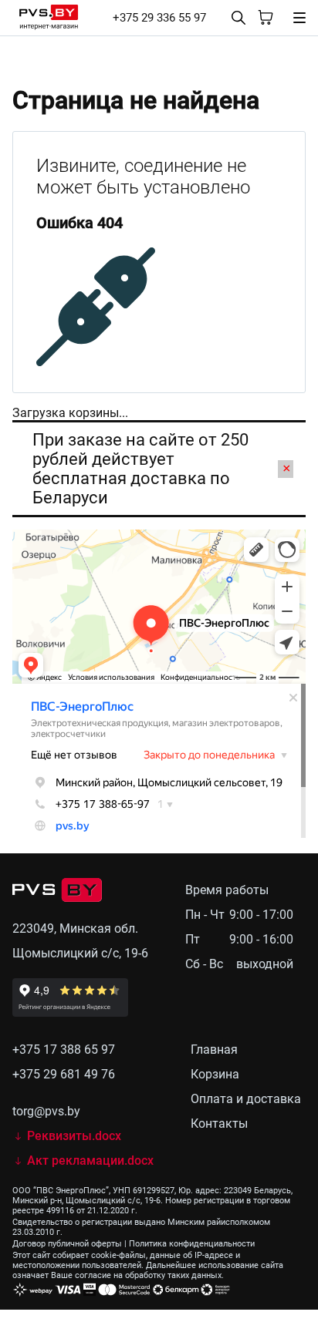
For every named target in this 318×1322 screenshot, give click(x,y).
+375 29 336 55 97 (159, 18)
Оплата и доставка (246, 1099)
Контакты (219, 1123)
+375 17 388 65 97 (63, 1049)
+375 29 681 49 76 (63, 1074)
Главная (214, 1049)
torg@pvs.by (46, 1111)
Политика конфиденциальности (192, 1244)
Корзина (215, 1074)
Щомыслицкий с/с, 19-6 (80, 953)
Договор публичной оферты (67, 1244)
